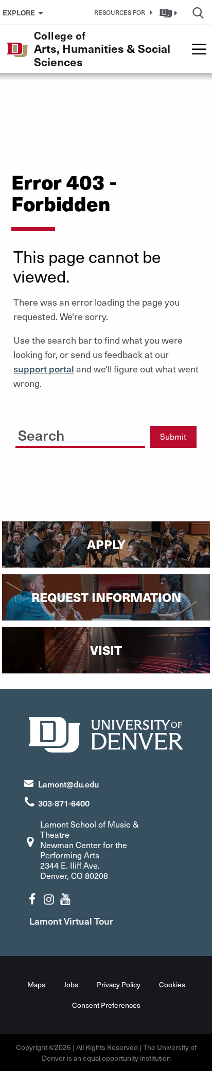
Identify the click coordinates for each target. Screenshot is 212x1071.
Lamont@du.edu (68, 784)
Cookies (172, 984)
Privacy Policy (118, 984)
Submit (173, 436)
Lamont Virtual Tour (71, 920)
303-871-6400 (64, 803)
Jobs (71, 984)
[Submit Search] (127, 433)
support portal (43, 368)
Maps (36, 984)
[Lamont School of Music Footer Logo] (106, 733)
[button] (121, 12)
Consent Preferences (106, 1005)
